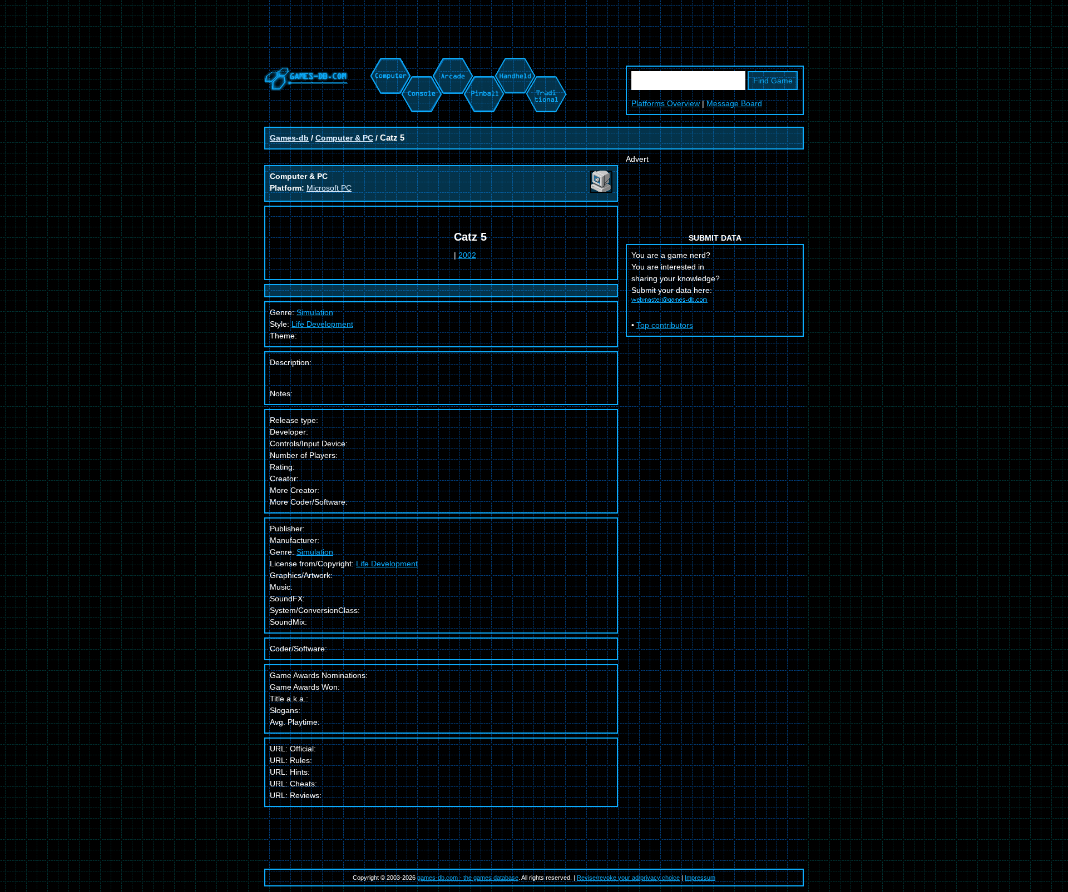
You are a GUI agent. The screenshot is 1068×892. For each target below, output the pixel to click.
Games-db (289, 137)
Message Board (734, 103)
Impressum (700, 877)
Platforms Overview (665, 103)
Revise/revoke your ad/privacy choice (628, 877)
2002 (467, 255)
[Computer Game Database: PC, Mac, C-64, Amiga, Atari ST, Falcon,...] (388, 63)
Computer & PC (344, 137)
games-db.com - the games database (467, 877)
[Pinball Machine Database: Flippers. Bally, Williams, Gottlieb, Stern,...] (483, 63)
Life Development (322, 324)
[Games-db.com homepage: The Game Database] (306, 87)
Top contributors (664, 325)
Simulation (314, 551)
